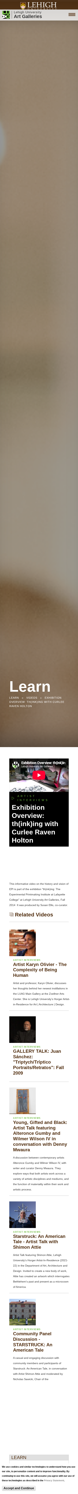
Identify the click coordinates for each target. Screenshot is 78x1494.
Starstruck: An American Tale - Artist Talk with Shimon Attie (39, 1242)
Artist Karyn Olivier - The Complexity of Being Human (40, 970)
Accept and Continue (19, 1488)
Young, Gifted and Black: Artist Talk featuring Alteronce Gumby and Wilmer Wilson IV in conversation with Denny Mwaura (40, 1136)
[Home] (39, 6)
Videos (31, 697)
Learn (14, 697)
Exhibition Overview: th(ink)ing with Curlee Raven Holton (36, 702)
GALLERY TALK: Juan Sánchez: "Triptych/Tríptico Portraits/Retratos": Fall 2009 (38, 1062)
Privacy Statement (54, 1480)
